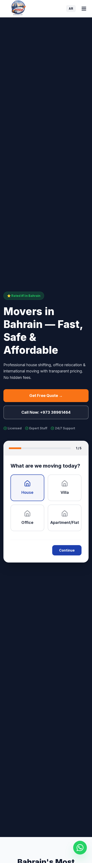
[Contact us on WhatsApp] (80, 848)
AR (71, 8)
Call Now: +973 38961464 (46, 412)
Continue (67, 550)
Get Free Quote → (46, 395)
